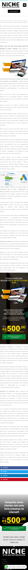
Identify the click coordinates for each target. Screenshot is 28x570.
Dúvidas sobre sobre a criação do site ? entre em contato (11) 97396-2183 (14, 539)
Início (1, 21)
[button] (24, 5)
